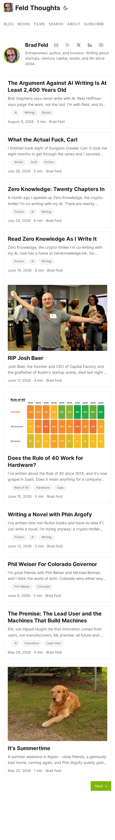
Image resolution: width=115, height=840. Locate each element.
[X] (78, 45)
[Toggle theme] (65, 8)
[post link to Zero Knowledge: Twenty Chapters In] (57, 204)
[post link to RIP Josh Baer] (57, 334)
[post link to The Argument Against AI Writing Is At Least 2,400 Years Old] (57, 102)
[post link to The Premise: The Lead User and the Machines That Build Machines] (57, 632)
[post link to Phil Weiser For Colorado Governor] (57, 579)
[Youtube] (101, 45)
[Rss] (67, 45)
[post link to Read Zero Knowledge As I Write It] (57, 254)
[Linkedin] (90, 45)
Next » (101, 786)
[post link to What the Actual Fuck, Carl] (57, 155)
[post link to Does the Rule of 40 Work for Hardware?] (57, 447)
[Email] (56, 45)
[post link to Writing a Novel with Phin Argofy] (57, 529)
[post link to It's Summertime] (57, 720)
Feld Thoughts (37, 8)
